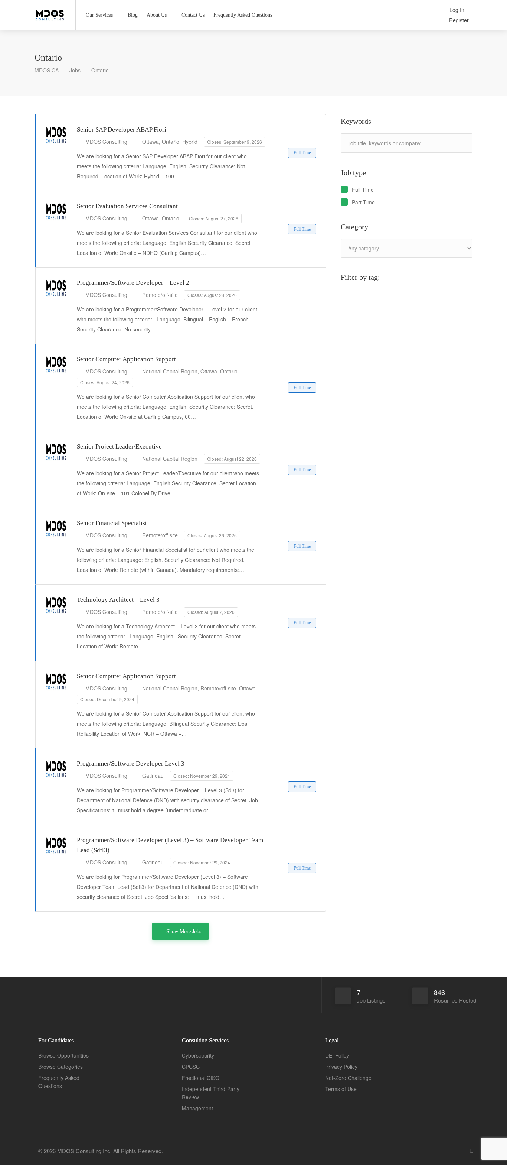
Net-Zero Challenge (348, 1077)
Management (197, 1108)
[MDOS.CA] (50, 12)
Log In (456, 9)
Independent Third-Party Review (210, 1093)
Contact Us (193, 15)
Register (458, 20)
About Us (157, 15)
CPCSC (191, 1066)
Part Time (363, 202)
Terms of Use (341, 1089)
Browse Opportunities (63, 1055)
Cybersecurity (198, 1055)
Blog (133, 15)
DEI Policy (337, 1055)
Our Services (99, 15)
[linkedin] (471, 1150)
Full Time (363, 189)
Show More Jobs (183, 931)
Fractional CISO (200, 1077)
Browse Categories (60, 1066)
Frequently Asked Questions (242, 15)
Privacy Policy (341, 1066)
